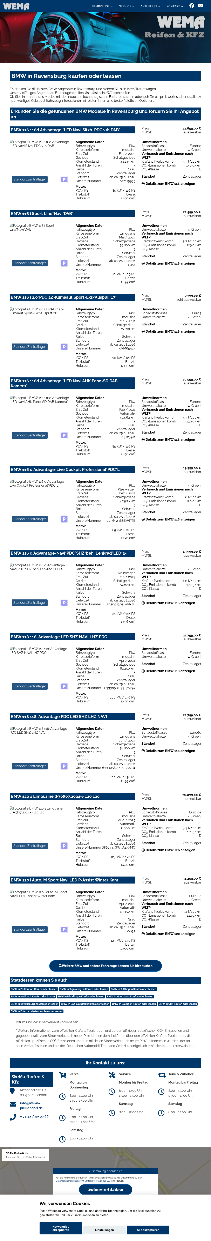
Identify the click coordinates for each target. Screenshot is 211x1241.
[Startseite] (16, 6)
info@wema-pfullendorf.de (31, 1105)
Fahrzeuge (101, 6)
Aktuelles (149, 6)
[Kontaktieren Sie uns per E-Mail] (200, 6)
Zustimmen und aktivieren (105, 1189)
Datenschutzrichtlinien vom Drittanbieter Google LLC (83, 1180)
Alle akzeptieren (148, 1230)
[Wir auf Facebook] (191, 6)
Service (125, 6)
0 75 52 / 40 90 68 (34, 1116)
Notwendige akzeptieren (61, 1228)
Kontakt (173, 6)
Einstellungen (104, 1230)
